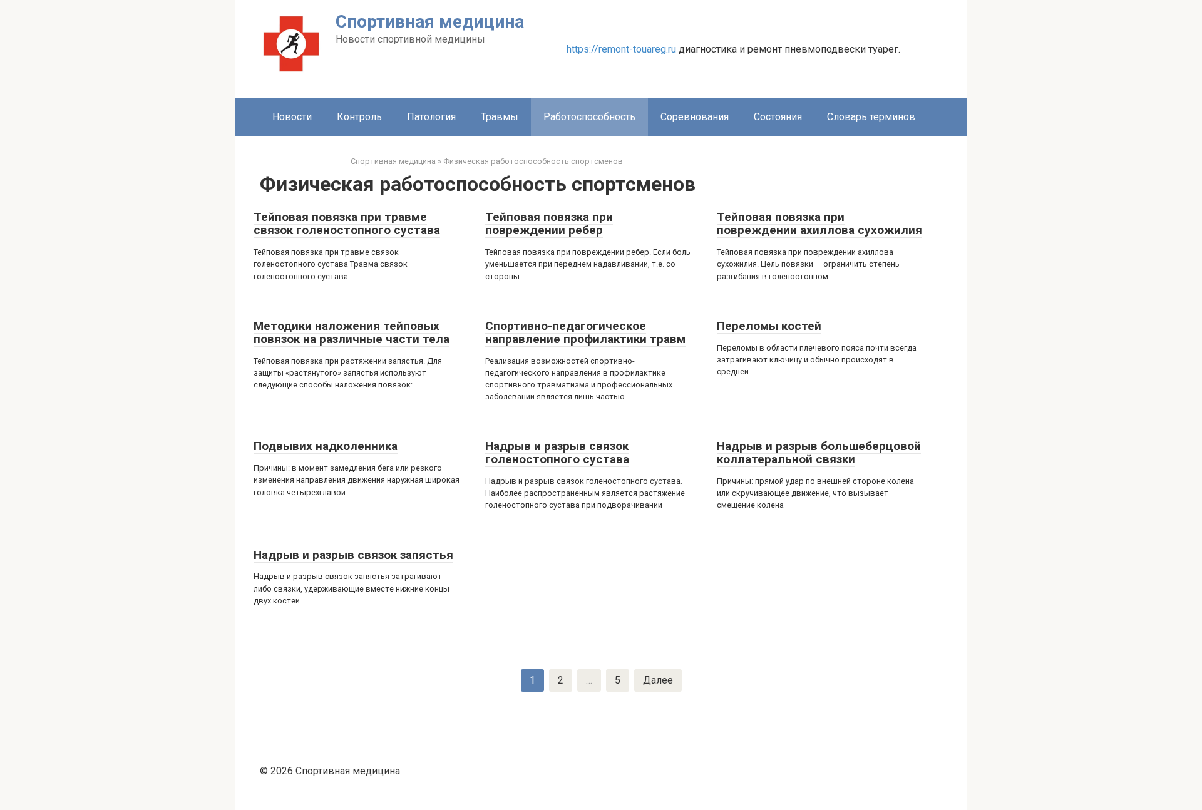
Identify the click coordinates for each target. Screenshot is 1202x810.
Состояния (778, 117)
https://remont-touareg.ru (621, 49)
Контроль (359, 117)
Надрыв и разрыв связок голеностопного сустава (557, 452)
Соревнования (694, 117)
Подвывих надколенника (326, 446)
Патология (431, 117)
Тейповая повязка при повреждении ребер (549, 223)
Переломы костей (769, 326)
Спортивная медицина (430, 21)
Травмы (499, 117)
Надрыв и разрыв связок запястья (353, 555)
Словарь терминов (871, 117)
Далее (658, 680)
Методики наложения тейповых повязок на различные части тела (351, 332)
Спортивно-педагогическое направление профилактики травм (585, 332)
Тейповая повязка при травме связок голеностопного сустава (347, 223)
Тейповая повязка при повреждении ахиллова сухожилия (819, 223)
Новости (292, 117)
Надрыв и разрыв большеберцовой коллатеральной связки (819, 452)
